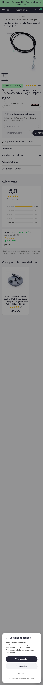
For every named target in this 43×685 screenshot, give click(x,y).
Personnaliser (21, 666)
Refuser (21, 673)
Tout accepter (21, 659)
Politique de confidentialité (19, 679)
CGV (32, 679)
